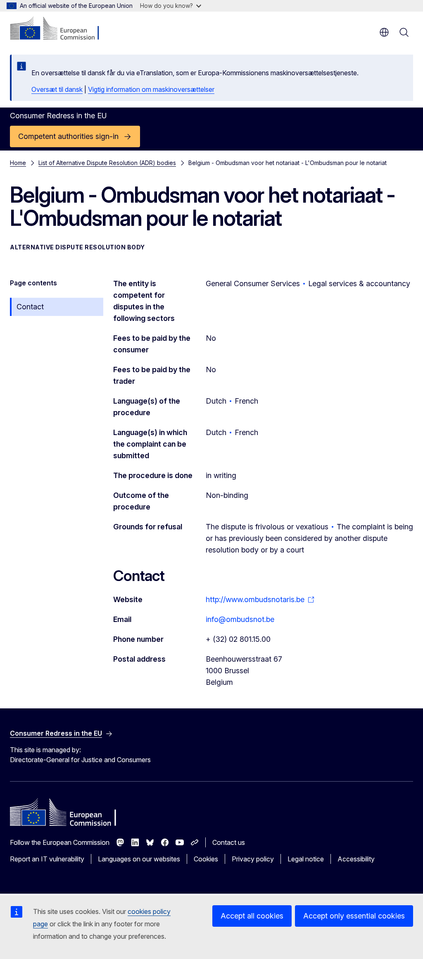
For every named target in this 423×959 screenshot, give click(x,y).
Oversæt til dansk (57, 89)
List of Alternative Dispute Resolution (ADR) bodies (107, 162)
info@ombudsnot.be (240, 619)
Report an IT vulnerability (47, 859)
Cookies (206, 859)
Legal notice (306, 859)
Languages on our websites (139, 859)
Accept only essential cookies (354, 915)
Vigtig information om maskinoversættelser (151, 89)
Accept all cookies (252, 915)
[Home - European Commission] (60, 29)
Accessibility (356, 859)
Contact (30, 306)
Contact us (228, 842)
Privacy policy (253, 859)
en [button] (384, 32)
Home (18, 162)
